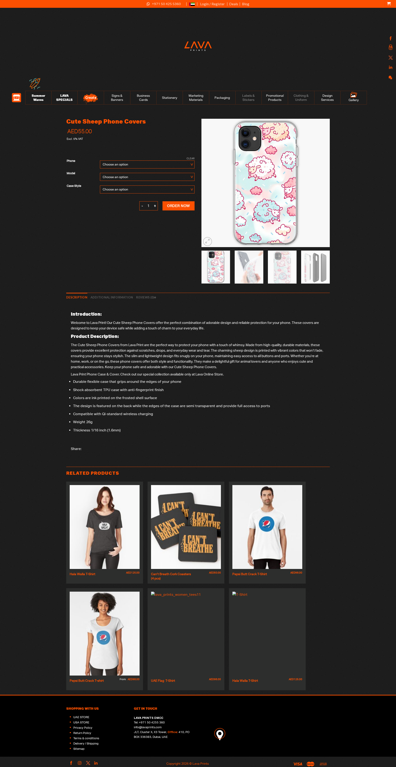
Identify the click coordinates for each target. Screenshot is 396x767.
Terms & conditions (86, 738)
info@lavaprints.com (148, 727)
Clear (191, 158)
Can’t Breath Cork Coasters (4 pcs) (171, 576)
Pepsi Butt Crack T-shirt (87, 680)
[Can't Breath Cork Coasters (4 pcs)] (186, 527)
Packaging (222, 97)
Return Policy (82, 733)
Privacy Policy (82, 727)
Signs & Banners (117, 98)
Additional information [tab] (112, 297)
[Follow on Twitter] (390, 58)
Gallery (354, 100)
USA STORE (81, 722)
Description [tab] (76, 297)
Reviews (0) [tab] (145, 297)
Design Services (327, 98)
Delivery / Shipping (86, 743)
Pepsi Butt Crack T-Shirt (249, 574)
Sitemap (79, 748)
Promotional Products (275, 98)
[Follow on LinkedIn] (390, 67)
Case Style (74, 186)
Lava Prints (200, 763)
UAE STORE (81, 717)
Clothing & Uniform (301, 98)
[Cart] (388, 4)
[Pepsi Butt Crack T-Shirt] (267, 527)
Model (71, 173)
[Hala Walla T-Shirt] (105, 527)
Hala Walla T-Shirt (82, 574)
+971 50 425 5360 (166, 4)
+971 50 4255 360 (152, 722)
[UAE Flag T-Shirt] (186, 634)
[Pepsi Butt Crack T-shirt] (105, 634)
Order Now (178, 206)
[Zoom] (207, 241)
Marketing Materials (196, 98)
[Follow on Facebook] (390, 38)
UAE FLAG (192, 6)
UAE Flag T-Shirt (163, 680)
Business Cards (143, 98)
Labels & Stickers (248, 98)
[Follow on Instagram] (390, 48)
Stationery (169, 97)
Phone (71, 161)
